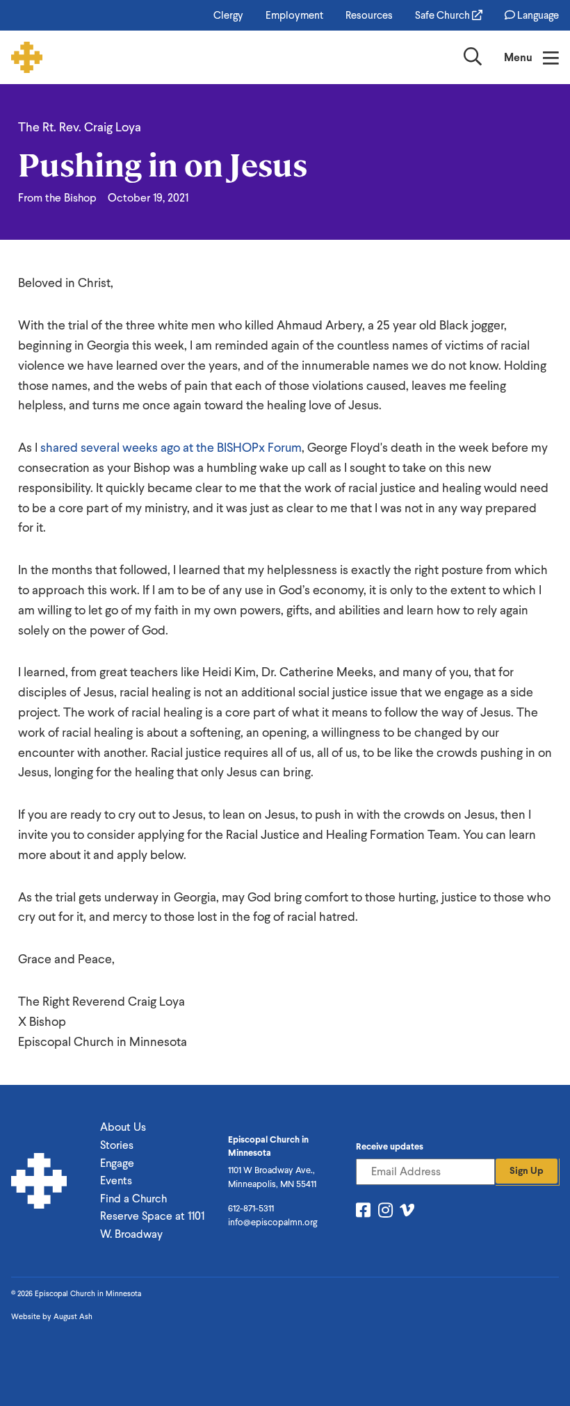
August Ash (73, 1316)
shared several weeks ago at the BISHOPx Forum (171, 447)
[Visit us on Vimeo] (407, 1212)
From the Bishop (57, 197)
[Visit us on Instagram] (385, 1212)
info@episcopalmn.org (272, 1222)
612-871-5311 (251, 1208)
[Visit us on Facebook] (363, 1212)
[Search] (473, 59)
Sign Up (527, 1170)
